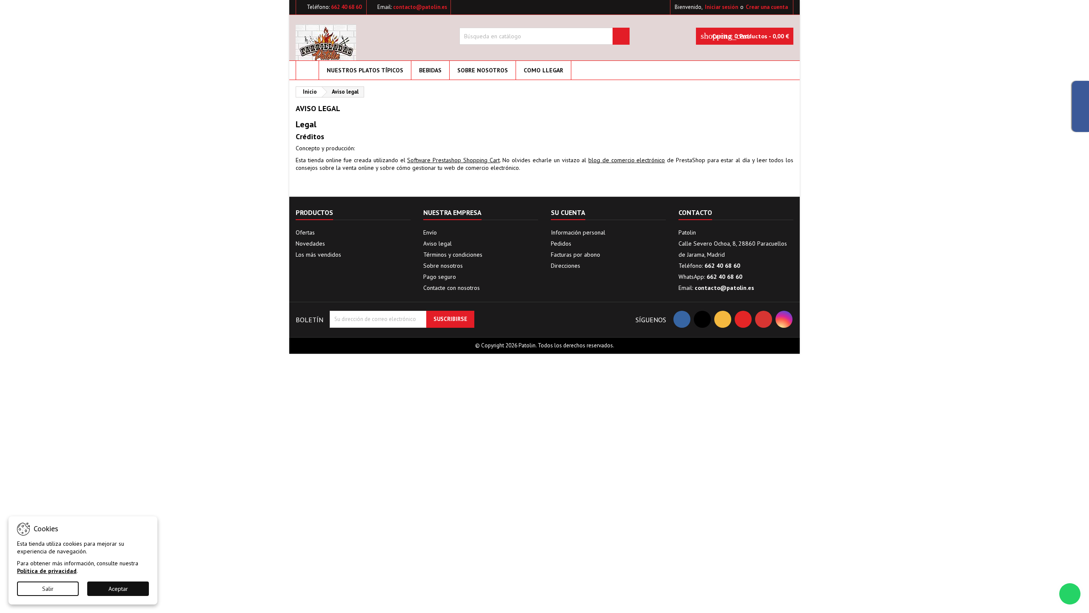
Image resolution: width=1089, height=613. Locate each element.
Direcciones (565, 265)
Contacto (695, 212)
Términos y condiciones (452, 254)
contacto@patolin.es (420, 7)
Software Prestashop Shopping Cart (453, 160)
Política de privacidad (47, 571)
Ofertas (305, 232)
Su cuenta (568, 212)
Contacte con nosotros (451, 288)
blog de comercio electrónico (626, 160)
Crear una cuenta (767, 7)
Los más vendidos (318, 254)
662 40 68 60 (346, 7)
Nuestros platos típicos (365, 70)
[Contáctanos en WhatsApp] (1069, 593)
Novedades (310, 243)
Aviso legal (437, 243)
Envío (430, 232)
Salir (48, 589)
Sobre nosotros (482, 70)
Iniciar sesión (721, 7)
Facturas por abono (575, 254)
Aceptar (118, 589)
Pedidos (561, 243)
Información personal (578, 232)
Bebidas (430, 70)
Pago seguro (439, 277)
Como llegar (543, 70)
